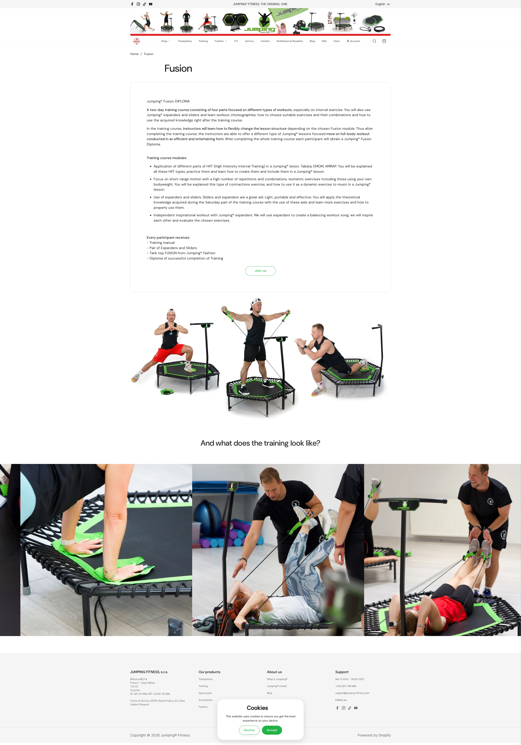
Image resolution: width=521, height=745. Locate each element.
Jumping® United (277, 686)
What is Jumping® (277, 679)
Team (336, 41)
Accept (272, 730)
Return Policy (166, 700)
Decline (249, 730)
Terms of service (139, 700)
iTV (236, 41)
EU (176, 700)
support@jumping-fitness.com (352, 692)
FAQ (324, 41)
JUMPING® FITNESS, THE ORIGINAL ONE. (260, 4)
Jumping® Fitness (175, 735)
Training (203, 41)
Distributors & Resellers (290, 41)
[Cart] (384, 41)
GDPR (153, 700)
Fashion (219, 41)
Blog (312, 41)
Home (134, 54)
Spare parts (205, 692)
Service (249, 41)
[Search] (374, 41)
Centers (265, 41)
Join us (260, 270)
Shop (164, 41)
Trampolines (185, 41)
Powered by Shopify (374, 735)
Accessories (205, 699)
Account (355, 41)
